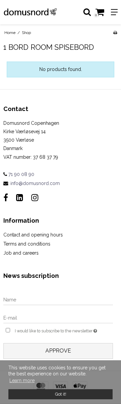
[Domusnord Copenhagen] (30, 12)
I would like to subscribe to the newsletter (56, 329)
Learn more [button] (22, 380)
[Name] (58, 299)
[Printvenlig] (115, 32)
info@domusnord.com (35, 183)
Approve (58, 350)
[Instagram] (34, 197)
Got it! (60, 394)
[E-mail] (58, 318)
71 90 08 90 (20, 174)
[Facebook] (5, 197)
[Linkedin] (19, 197)
